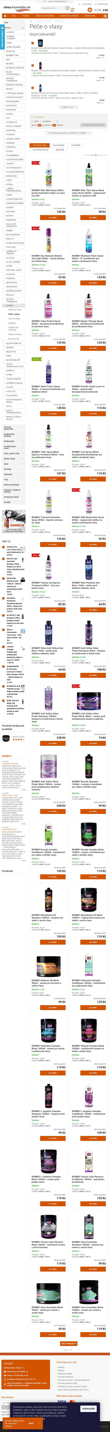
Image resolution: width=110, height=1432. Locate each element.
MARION (10, 207)
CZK (73, 9)
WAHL (9, 406)
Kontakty (61, 1367)
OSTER (9, 266)
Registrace (103, 4)
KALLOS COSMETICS (15, 172)
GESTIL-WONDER (13, 126)
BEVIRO (9, 64)
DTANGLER (11, 110)
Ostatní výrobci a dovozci (13, 418)
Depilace (12, 323)
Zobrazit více (67, 107)
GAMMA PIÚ (11, 122)
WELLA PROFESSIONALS (13, 411)
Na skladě (38, 117)
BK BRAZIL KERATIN (15, 68)
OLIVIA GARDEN (13, 262)
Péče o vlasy (14, 314)
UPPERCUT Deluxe (14, 383)
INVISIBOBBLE (12, 155)
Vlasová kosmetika (45, 16)
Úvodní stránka (5, 15)
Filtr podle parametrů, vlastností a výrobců (67, 133)
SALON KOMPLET (13, 343)
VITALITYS (10, 391)
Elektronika (90, 16)
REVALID (10, 295)
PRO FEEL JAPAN (13, 270)
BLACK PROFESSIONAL (13, 73)
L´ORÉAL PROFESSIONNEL (13, 189)
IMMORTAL (11, 147)
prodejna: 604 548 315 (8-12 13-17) (21, 1379)
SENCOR (10, 347)
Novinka (47, 121)
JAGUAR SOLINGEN (14, 159)
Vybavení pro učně (10, 763)
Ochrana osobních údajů (67, 1383)
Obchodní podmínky (65, 1377)
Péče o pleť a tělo (12, 453)
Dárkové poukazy (11, 485)
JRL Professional (13, 168)
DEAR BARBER (12, 101)
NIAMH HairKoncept (15, 243)
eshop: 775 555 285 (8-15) (17, 1375)
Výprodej (8, 474)
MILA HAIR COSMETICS (11, 225)
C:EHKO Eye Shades (14, 93)
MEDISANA (11, 220)
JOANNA (10, 164)
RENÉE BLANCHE (13, 291)
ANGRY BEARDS (13, 47)
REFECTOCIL (11, 282)
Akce (6, 464)
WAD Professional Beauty (14, 401)
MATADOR (10, 212)
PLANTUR (10, 274)
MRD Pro (10, 239)
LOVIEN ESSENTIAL (14, 199)
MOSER (9, 230)
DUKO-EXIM (11, 106)
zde (43, 1418)
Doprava (61, 1370)
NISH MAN (11, 247)
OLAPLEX (10, 258)
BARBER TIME (12, 55)
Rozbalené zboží (11, 497)
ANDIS (9, 43)
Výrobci (25, 16)
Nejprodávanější (40, 150)
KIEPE (9, 180)
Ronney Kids (13, 339)
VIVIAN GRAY (12, 395)
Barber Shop (9, 459)
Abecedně (60, 150)
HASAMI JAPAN (13, 139)
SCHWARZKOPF (13, 360)
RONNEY (10, 306)
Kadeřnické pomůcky (13, 328)
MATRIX (9, 216)
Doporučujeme (39, 145)
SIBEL (8, 356)
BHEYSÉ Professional (11, 79)
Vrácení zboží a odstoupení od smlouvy (73, 1390)
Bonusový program (65, 1374)
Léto (14, 16)
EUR (72, 11)
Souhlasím (88, 1408)
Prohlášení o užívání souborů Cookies (72, 1386)
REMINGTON (11, 287)
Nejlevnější (58, 145)
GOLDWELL (11, 130)
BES (8, 59)
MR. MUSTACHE (13, 235)
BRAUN (9, 89)
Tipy (6, 479)
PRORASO (10, 278)
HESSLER (10, 143)
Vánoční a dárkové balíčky (12, 491)
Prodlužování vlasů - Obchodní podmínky (74, 1380)
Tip (57, 121)
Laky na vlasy (14, 318)
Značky (7, 502)
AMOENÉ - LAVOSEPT (11, 37)
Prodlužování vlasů (10, 447)
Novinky (7, 469)
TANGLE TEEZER (13, 379)
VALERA (9, 387)
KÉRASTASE (11, 176)
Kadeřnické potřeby (69, 16)
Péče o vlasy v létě (10, 795)
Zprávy (6, 756)
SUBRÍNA (10, 371)
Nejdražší (75, 145)
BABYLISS (10, 51)
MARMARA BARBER (15, 203)
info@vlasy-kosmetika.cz (17, 1372)
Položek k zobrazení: (93, 125)
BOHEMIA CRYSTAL (14, 85)
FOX (8, 118)
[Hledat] (67, 8)
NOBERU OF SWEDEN (11, 252)
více (23, 790)
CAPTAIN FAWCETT (14, 97)
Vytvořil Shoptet (102, 1427)
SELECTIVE (11, 352)
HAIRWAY (10, 134)
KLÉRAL (9, 184)
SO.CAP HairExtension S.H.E (14, 365)
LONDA (9, 195)
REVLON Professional (11, 300)
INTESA (9, 151)
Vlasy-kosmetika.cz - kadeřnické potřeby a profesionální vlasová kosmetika (27, 1384)
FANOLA (9, 114)
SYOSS (9, 375)
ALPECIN (10, 32)
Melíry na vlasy (14, 310)
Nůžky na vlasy (14, 334)
